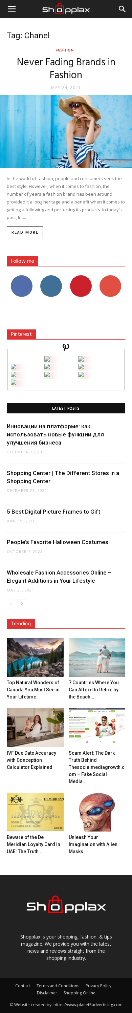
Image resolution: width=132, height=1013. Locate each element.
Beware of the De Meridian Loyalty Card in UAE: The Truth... (33, 844)
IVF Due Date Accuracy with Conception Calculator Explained (31, 760)
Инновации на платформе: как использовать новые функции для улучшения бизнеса (55, 434)
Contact (22, 986)
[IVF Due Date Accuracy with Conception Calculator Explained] (35, 727)
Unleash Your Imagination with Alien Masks (93, 844)
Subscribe (110, 277)
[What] (47, 360)
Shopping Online (79, 993)
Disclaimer (47, 993)
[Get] (81, 360)
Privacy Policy (98, 986)
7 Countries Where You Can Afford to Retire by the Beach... (94, 689)
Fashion (65, 50)
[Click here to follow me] (66, 348)
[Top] (13, 383)
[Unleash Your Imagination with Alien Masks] (97, 812)
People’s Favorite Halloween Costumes (57, 542)
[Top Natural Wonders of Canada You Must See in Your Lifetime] (35, 657)
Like (21, 277)
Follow (51, 277)
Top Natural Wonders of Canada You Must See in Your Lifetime (33, 689)
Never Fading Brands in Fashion (66, 69)
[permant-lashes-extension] (47, 375)
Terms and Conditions (58, 986)
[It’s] (13, 375)
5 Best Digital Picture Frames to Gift (53, 511)
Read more (25, 232)
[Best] (81, 375)
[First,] (13, 367)
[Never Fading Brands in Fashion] (66, 131)
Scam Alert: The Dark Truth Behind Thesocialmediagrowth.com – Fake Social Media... (97, 767)
